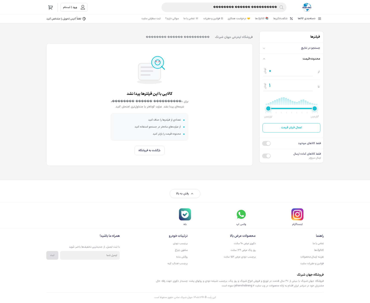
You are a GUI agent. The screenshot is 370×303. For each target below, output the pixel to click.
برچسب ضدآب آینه (178, 263)
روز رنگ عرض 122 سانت (243, 250)
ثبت (52, 255)
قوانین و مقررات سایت (312, 263)
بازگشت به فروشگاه (149, 150)
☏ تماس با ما (191, 18)
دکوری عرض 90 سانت (245, 243)
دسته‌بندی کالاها (306, 18)
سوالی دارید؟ (172, 18)
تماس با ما (318, 243)
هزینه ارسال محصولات (312, 257)
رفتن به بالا (182, 194)
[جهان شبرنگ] (307, 7)
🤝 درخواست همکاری (239, 18)
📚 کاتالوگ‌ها (262, 18)
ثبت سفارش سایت (150, 18)
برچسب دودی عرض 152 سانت (240, 257)
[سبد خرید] (50, 7)
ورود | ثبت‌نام (70, 7)
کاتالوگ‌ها (319, 250)
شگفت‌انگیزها (280, 18)
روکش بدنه (182, 257)
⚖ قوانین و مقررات (213, 18)
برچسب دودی (180, 243)
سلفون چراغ (181, 250)
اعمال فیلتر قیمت (291, 128)
